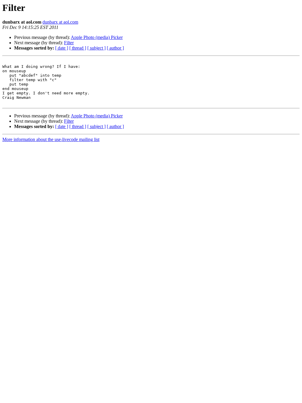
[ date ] (61, 47)
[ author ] (115, 47)
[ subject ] (96, 47)
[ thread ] (77, 47)
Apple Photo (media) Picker (97, 37)
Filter (69, 42)
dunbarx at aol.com (60, 21)
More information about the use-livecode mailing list (50, 139)
